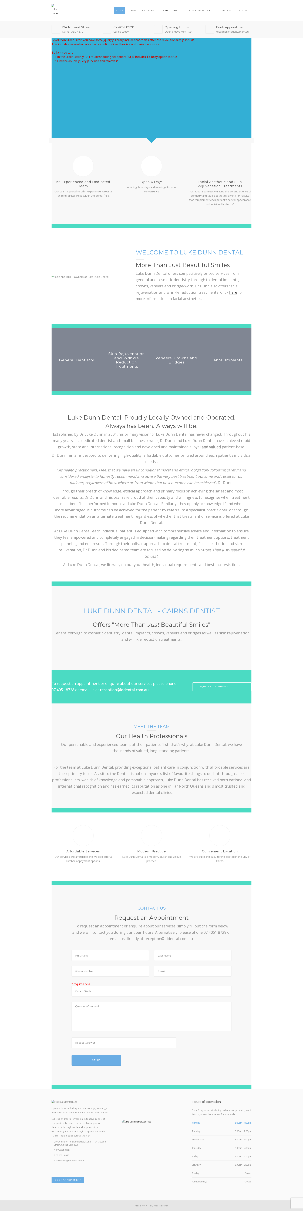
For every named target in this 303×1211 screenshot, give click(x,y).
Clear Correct (170, 10)
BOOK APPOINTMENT (68, 1180)
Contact (244, 10)
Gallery (226, 10)
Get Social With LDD (200, 10)
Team (132, 10)
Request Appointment (213, 686)
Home (119, 10)
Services (148, 10)
